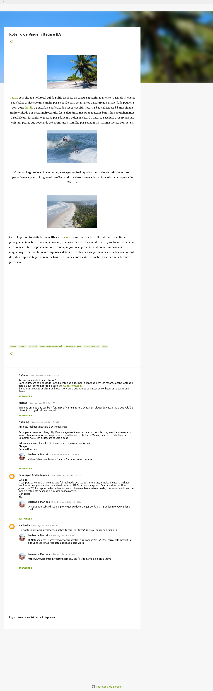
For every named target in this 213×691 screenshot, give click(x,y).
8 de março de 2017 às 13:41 (64, 535)
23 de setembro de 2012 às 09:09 (45, 422)
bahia (13, 346)
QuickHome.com (72, 385)
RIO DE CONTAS (92, 346)
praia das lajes (73, 346)
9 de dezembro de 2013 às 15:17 (66, 475)
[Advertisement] (72, 655)
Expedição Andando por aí (34, 475)
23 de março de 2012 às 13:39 (42, 403)
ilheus (22, 346)
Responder (25, 396)
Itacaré (14, 97)
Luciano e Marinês (39, 454)
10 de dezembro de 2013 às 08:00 (66, 502)
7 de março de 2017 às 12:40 (44, 525)
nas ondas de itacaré (51, 346)
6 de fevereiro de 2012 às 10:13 (45, 375)
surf (104, 346)
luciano (23, 402)
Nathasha (24, 525)
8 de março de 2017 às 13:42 (64, 554)
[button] (11, 42)
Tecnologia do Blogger (108, 686)
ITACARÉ (33, 346)
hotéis (29, 107)
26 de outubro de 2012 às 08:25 (65, 454)
